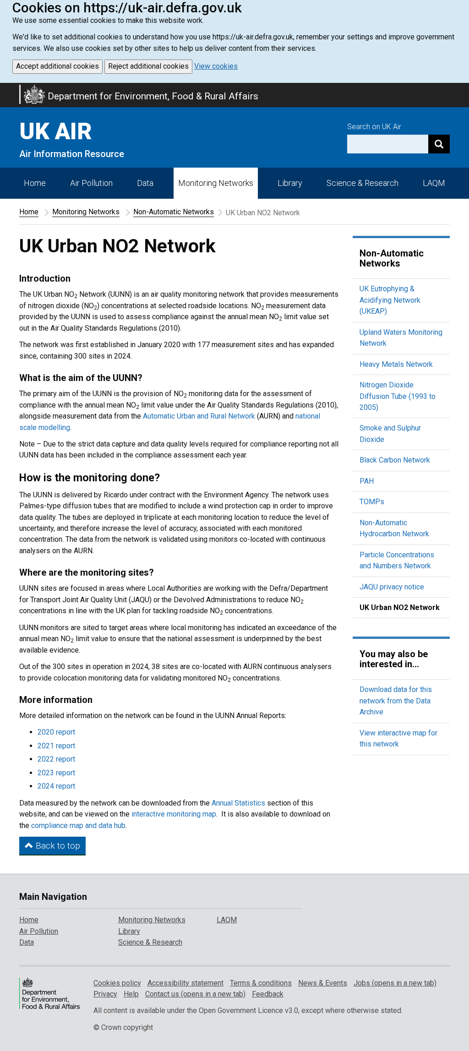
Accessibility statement (185, 983)
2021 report (56, 745)
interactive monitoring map (173, 814)
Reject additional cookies (148, 66)
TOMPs (372, 501)
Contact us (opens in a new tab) (195, 994)
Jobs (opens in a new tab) (395, 983)
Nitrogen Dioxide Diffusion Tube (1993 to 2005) (398, 396)
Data (145, 183)
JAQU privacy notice (392, 587)
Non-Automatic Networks (173, 211)
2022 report (56, 759)
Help (131, 994)
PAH (367, 481)
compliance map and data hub (78, 825)
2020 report (56, 732)
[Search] (439, 144)
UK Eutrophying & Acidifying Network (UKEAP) (390, 300)
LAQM (434, 183)
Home (35, 183)
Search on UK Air (374, 126)
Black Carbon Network (395, 460)
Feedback (268, 994)
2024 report (56, 786)
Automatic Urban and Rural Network (199, 416)
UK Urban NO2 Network (400, 607)
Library (290, 183)
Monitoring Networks (86, 211)
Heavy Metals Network (396, 364)
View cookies (216, 66)
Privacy (105, 994)
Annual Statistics (238, 803)
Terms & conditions (261, 983)
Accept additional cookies (57, 66)
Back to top (56, 845)
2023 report (56, 772)
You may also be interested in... (394, 659)
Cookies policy (117, 983)
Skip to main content (5, 88)
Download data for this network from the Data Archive (396, 700)
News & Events (322, 983)
